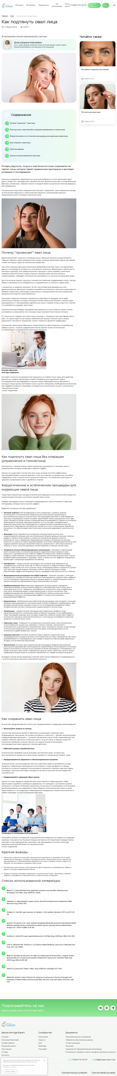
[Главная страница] (7, 5)
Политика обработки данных (103, 1072)
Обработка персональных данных (79, 1040)
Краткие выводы (17, 149)
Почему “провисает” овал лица (22, 123)
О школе (5, 1037)
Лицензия (69, 1046)
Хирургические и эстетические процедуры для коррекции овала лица (39, 136)
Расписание (43, 1037)
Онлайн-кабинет (94, 5)
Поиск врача (67, 5)
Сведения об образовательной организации (84, 1049)
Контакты (5, 1055)
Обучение (19, 5)
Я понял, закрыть (10, 1071)
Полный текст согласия (9, 1067)
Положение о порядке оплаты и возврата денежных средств (90, 1052)
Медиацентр (44, 5)
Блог (12, 16)
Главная (5, 16)
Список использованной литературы (25, 156)
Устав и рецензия (73, 1043)
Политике (34, 1062)
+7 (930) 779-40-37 (78, 5)
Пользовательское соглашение (78, 1037)
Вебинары (43, 1046)
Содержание (21, 115)
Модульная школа (9, 1046)
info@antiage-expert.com (105, 1060)
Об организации (57, 5)
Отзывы (5, 1052)
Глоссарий (43, 1049)
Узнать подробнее (9, 390)
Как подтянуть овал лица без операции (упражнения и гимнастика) (37, 130)
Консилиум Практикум (10, 1040)
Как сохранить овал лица (20, 143)
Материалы (30, 5)
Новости (42, 1040)
